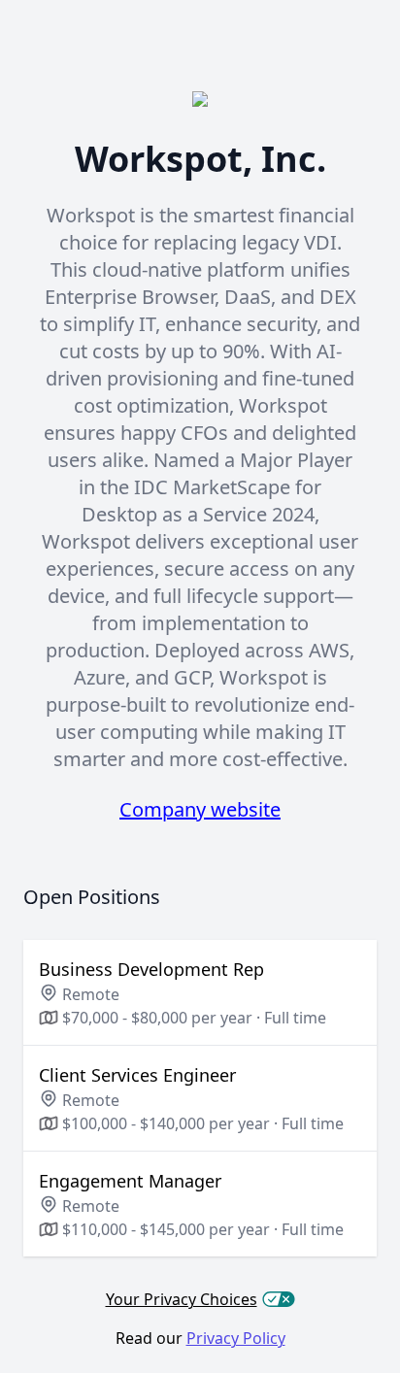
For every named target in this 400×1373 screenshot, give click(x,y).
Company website (200, 809)
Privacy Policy (235, 1338)
